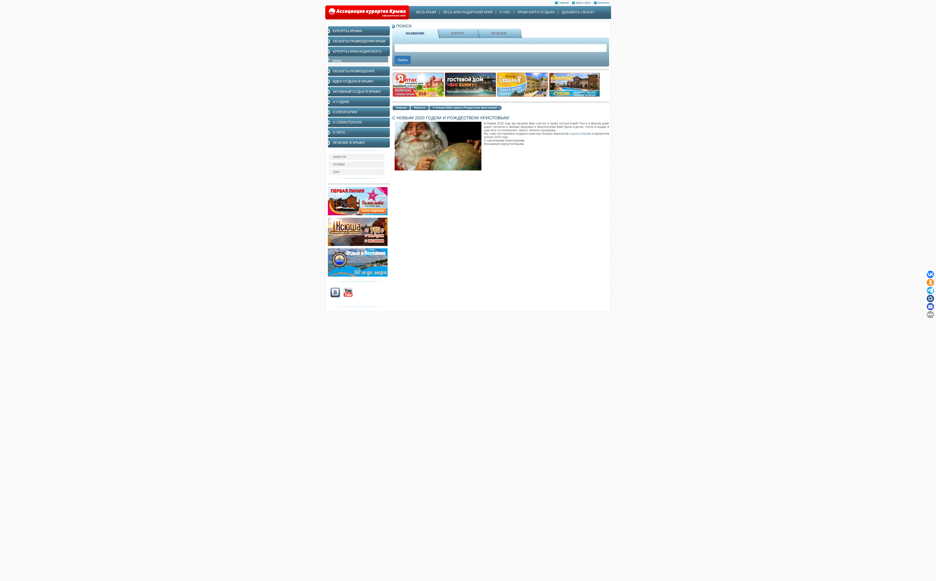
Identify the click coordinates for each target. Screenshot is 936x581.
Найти (403, 60)
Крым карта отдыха (536, 12)
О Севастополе (347, 122)
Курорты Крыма (347, 31)
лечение (499, 33)
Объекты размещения (353, 71)
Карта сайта (583, 2)
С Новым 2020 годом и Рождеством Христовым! (465, 107)
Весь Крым (426, 12)
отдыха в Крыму (580, 133)
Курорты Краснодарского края (357, 56)
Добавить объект (578, 12)
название (415, 33)
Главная (564, 2)
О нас (505, 12)
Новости (419, 107)
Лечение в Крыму (349, 143)
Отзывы (339, 164)
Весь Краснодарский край (467, 12)
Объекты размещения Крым (359, 41)
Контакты (603, 2)
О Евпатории (345, 112)
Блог (336, 171)
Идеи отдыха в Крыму (353, 81)
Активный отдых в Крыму (357, 92)
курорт (457, 33)
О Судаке (341, 102)
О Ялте (339, 132)
